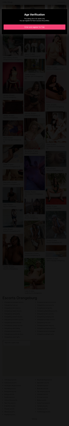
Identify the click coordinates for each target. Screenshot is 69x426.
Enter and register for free (34, 27)
